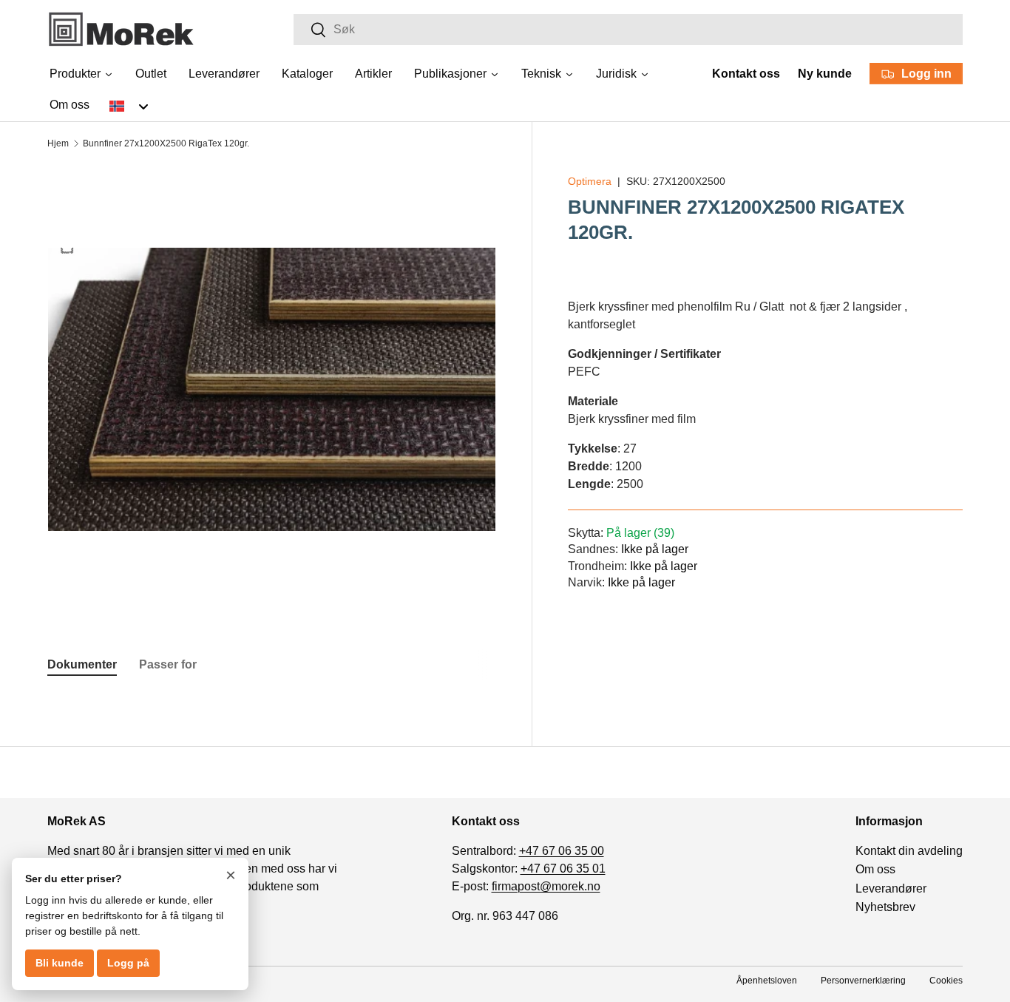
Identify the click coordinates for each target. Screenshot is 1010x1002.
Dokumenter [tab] (82, 664)
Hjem (58, 143)
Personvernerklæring (863, 980)
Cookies (946, 980)
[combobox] (628, 29)
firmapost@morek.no (546, 886)
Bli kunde (59, 963)
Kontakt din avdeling (909, 850)
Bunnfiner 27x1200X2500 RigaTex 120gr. (166, 143)
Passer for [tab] (168, 664)
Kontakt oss (746, 73)
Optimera (589, 181)
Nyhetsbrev (885, 907)
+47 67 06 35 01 (563, 868)
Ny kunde (825, 73)
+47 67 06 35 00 (561, 850)
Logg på (128, 963)
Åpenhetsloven (766, 980)
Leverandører (890, 888)
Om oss (875, 869)
